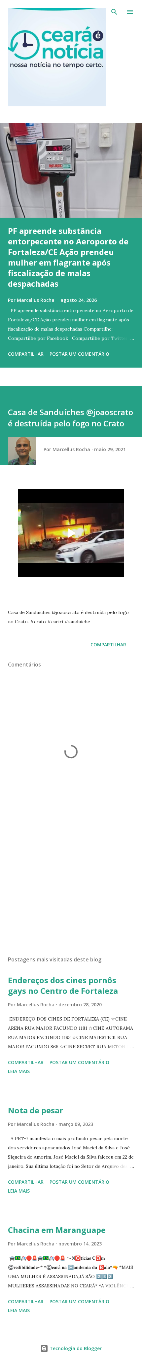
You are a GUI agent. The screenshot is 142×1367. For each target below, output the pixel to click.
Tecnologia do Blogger (75, 1348)
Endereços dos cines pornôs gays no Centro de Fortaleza (63, 985)
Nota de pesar (35, 1110)
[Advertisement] (71, 888)
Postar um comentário (79, 354)
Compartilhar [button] (26, 354)
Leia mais (19, 1071)
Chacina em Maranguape (57, 1229)
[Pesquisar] (114, 12)
